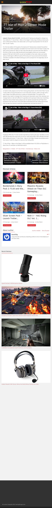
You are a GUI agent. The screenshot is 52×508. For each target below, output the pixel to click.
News (11, 21)
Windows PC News (33, 21)
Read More (7, 195)
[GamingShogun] (26, 2)
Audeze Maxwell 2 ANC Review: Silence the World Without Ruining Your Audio (20, 384)
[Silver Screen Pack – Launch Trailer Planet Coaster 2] (14, 207)
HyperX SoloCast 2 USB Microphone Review (12, 283)
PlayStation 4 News (17, 21)
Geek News (7, 21)
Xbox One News (41, 21)
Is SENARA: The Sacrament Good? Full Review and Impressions (17, 347)
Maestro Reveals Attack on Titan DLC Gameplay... (36, 189)
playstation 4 (7, 148)
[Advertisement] (12, 408)
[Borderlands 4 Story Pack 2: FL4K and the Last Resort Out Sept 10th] (14, 178)
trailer (13, 148)
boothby (14, 19)
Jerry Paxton (17, 192)
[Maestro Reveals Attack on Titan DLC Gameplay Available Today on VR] (38, 178)
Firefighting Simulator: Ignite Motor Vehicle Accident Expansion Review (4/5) (20, 315)
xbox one (37, 148)
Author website (36, 230)
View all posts (45, 230)
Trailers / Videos (25, 21)
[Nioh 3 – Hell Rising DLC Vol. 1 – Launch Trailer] (38, 207)
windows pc (30, 148)
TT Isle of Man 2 (21, 148)
